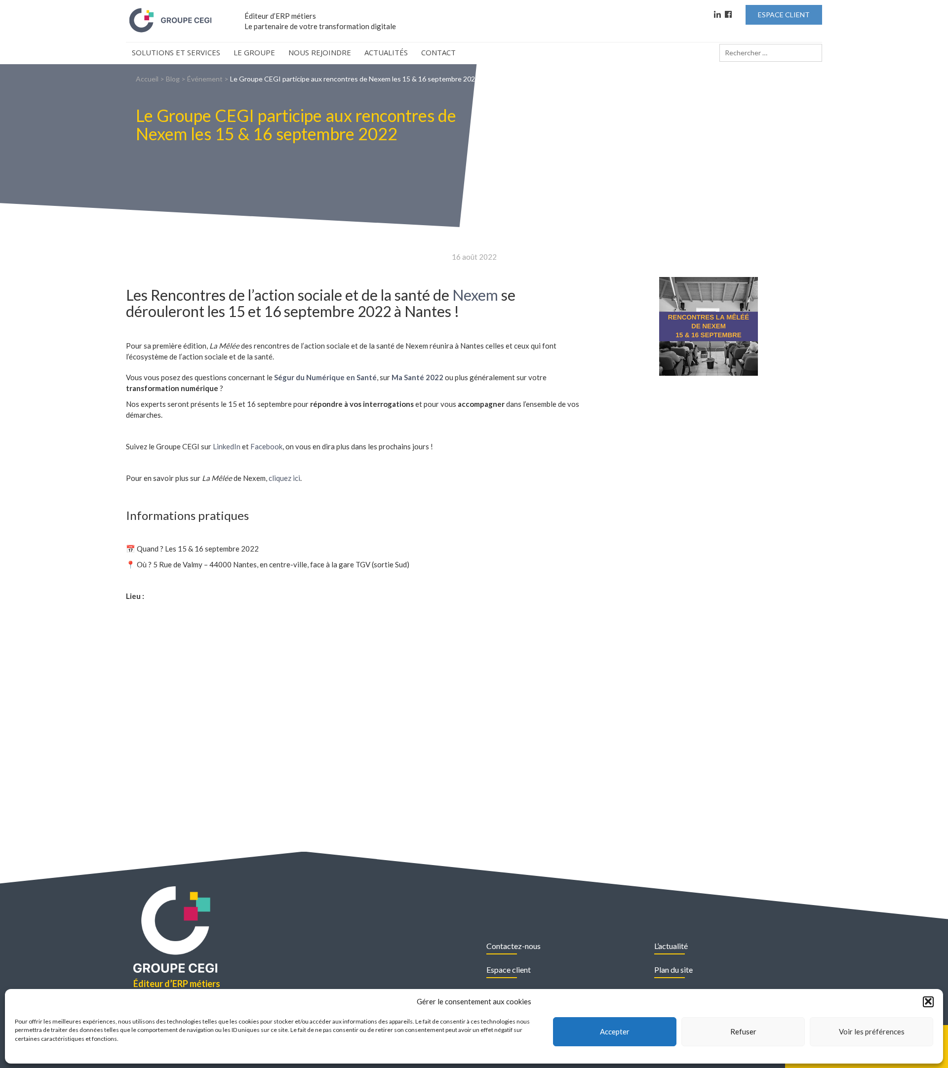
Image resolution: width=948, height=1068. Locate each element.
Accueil (147, 79)
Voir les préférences (872, 1031)
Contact (438, 52)
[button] (928, 1001)
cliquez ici (284, 478)
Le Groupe (254, 52)
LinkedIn (226, 446)
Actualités (386, 52)
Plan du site (673, 969)
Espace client (508, 969)
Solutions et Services (176, 52)
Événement (205, 79)
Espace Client (784, 14)
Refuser (743, 1031)
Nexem (475, 295)
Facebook (266, 446)
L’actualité (671, 945)
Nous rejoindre (319, 52)
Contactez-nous (513, 945)
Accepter (615, 1031)
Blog (173, 79)
